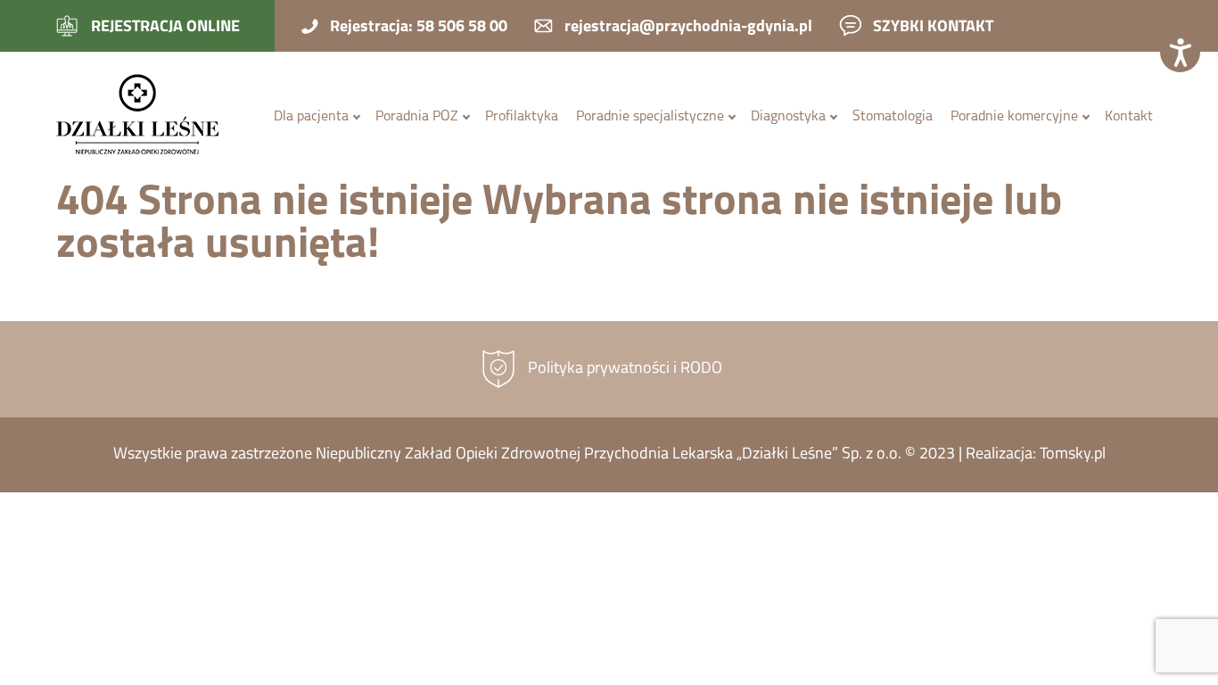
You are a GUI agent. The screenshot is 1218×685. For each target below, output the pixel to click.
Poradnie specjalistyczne (650, 117)
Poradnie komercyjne (1014, 117)
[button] (1180, 52)
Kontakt (1129, 117)
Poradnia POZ (416, 117)
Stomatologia (892, 117)
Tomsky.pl (1073, 455)
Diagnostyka (788, 117)
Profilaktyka (521, 117)
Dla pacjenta (311, 117)
